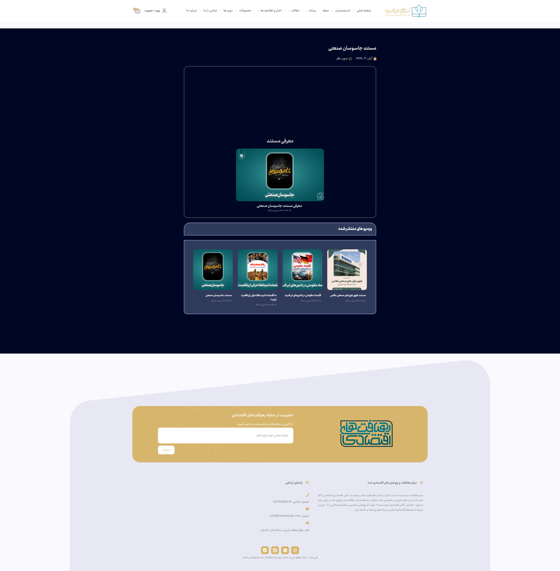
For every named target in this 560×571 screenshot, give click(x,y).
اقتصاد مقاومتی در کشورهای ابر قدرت (303, 296)
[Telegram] (285, 550)
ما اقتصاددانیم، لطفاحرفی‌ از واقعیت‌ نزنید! (258, 298)
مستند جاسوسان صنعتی (219, 296)
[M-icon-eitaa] (275, 550)
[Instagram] (295, 550)
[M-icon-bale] (265, 550)
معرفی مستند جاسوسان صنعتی (279, 206)
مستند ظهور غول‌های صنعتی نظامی (348, 296)
